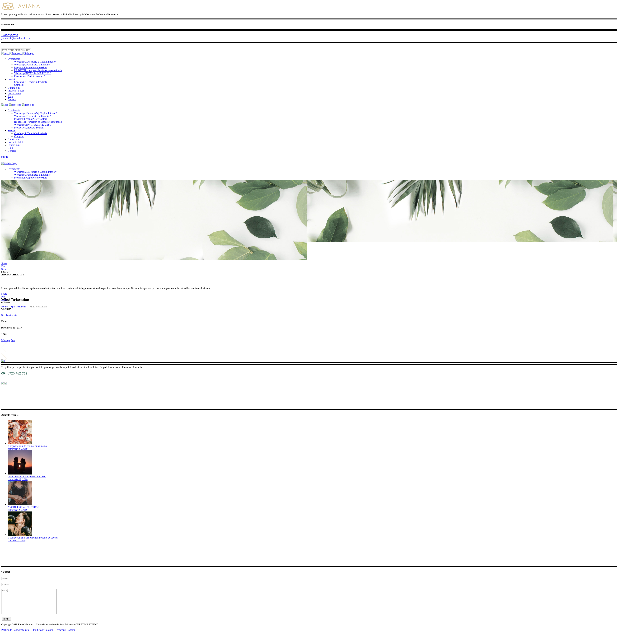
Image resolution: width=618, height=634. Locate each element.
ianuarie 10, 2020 (16, 540)
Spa (13, 340)
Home (4, 306)
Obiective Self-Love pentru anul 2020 (27, 476)
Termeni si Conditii (65, 630)
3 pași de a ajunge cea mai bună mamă (27, 446)
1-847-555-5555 (9, 35)
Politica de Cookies (43, 630)
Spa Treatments (18, 306)
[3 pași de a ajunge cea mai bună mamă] (20, 443)
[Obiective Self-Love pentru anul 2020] (20, 473)
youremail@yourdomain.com (16, 38)
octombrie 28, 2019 (18, 448)
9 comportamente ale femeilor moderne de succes (33, 537)
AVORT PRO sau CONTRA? (23, 507)
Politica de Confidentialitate (15, 630)
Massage (5, 340)
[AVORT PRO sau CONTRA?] (20, 504)
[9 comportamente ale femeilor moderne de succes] (20, 534)
